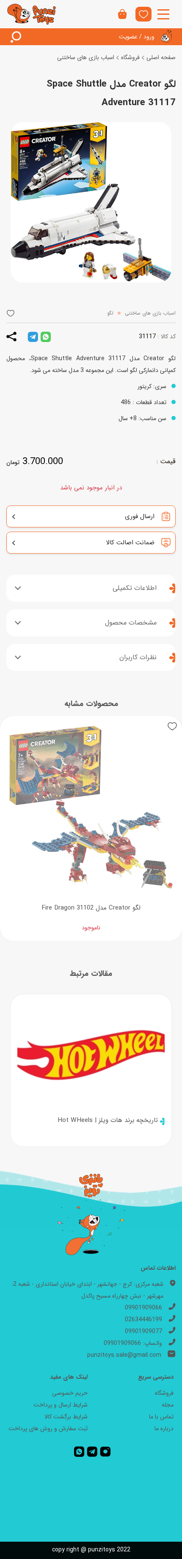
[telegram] (33, 336)
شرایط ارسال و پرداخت (60, 1405)
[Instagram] (105, 1451)
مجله (168, 1405)
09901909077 (143, 1331)
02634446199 (143, 1319)
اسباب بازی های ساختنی (85, 57)
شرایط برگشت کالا (66, 1416)
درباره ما (164, 1428)
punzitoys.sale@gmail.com (124, 1355)
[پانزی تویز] (31, 14)
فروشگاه (130, 57)
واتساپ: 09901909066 (133, 1343)
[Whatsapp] (79, 1451)
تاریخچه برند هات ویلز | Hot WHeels (108, 1120)
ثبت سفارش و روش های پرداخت (48, 1428)
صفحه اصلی (161, 57)
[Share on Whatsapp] (46, 336)
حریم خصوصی (70, 1393)
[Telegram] (92, 1451)
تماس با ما (161, 1416)
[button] (10, 313)
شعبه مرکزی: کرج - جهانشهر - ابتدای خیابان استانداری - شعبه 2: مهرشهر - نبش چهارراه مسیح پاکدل (87, 1290)
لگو (110, 313)
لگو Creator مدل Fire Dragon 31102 (91, 908)
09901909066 (143, 1307)
